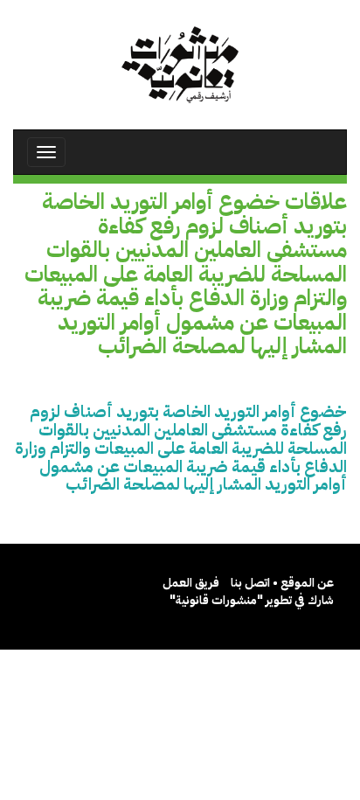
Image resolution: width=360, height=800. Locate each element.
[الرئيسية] (180, 64)
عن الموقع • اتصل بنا (282, 583)
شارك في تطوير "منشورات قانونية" (252, 600)
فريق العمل (191, 583)
